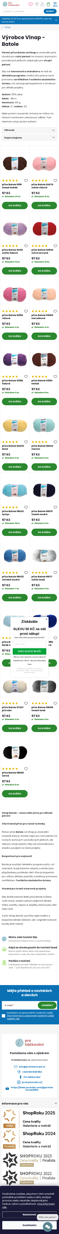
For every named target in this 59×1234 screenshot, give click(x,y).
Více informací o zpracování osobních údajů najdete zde (30, 1017)
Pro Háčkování (32, 1077)
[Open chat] (47, 1227)
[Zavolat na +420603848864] (37, 4)
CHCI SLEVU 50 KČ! (29, 651)
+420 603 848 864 (32, 1071)
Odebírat (47, 1005)
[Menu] (55, 4)
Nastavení (29, 1214)
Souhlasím (29, 1225)
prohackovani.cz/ (32, 1082)
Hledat (50, 11)
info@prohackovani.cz (32, 1066)
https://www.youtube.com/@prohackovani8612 (32, 1088)
